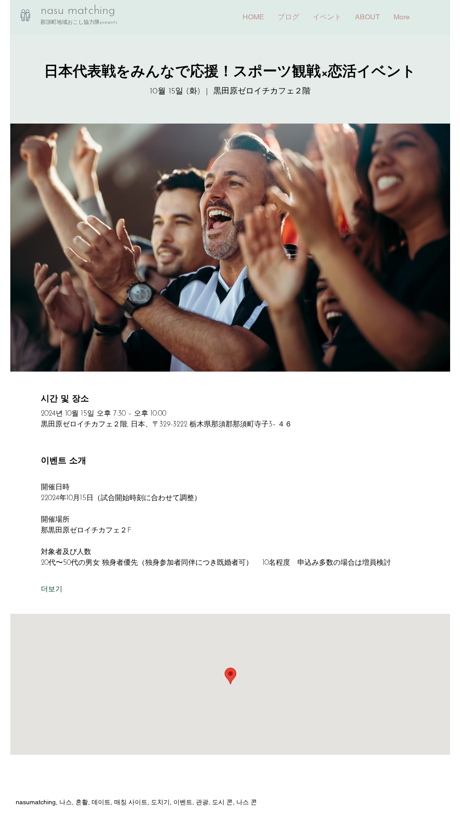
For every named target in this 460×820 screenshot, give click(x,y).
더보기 (51, 589)
